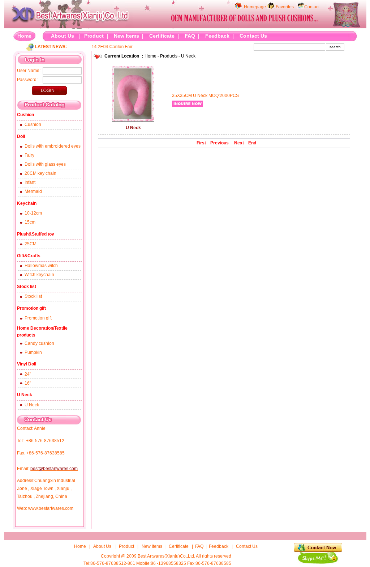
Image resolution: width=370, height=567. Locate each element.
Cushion (33, 124)
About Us (62, 36)
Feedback (217, 36)
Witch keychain (39, 274)
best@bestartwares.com (54, 468)
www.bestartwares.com (50, 508)
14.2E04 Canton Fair (107, 46)
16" (28, 383)
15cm (30, 222)
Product (94, 36)
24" (28, 374)
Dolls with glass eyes (45, 164)
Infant (30, 182)
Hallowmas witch (41, 265)
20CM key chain (40, 173)
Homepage (255, 6)
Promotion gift (38, 318)
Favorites (285, 6)
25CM (30, 243)
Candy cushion (39, 343)
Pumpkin (33, 352)
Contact (311, 6)
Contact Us (253, 36)
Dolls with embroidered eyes (53, 146)
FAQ (190, 36)
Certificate (162, 36)
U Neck (32, 404)
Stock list (33, 296)
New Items (126, 36)
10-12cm (33, 213)
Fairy (29, 155)
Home (24, 36)
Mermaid (33, 191)
